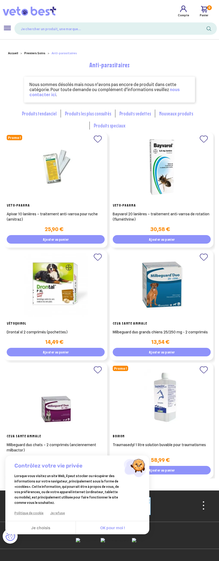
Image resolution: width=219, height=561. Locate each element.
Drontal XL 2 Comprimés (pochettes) (37, 332)
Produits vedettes (135, 113)
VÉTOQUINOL (16, 323)
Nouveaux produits (176, 113)
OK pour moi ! (112, 527)
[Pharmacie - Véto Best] (29, 11)
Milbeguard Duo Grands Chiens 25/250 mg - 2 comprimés (160, 332)
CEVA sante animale (130, 323)
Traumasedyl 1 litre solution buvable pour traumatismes (159, 445)
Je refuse (57, 513)
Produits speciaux (110, 125)
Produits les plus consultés (88, 113)
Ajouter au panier (56, 239)
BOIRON (118, 436)
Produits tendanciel (39, 113)
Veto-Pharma (18, 205)
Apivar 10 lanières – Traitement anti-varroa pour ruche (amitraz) (52, 216)
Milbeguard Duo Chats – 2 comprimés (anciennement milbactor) (51, 447)
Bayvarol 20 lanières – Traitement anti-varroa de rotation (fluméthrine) (161, 216)
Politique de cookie (29, 513)
